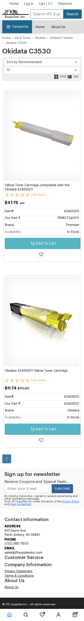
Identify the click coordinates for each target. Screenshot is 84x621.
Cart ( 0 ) (45, 3)
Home (14, 3)
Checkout (65, 3)
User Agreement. (21, 504)
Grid (63, 76)
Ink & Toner (22, 37)
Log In (28, 3)
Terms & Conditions (19, 575)
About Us (58, 27)
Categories (20, 26)
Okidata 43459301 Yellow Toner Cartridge (36, 370)
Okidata (40, 37)
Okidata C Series (61, 37)
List (75, 76)
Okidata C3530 (16, 42)
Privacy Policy (70, 501)
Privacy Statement (18, 571)
